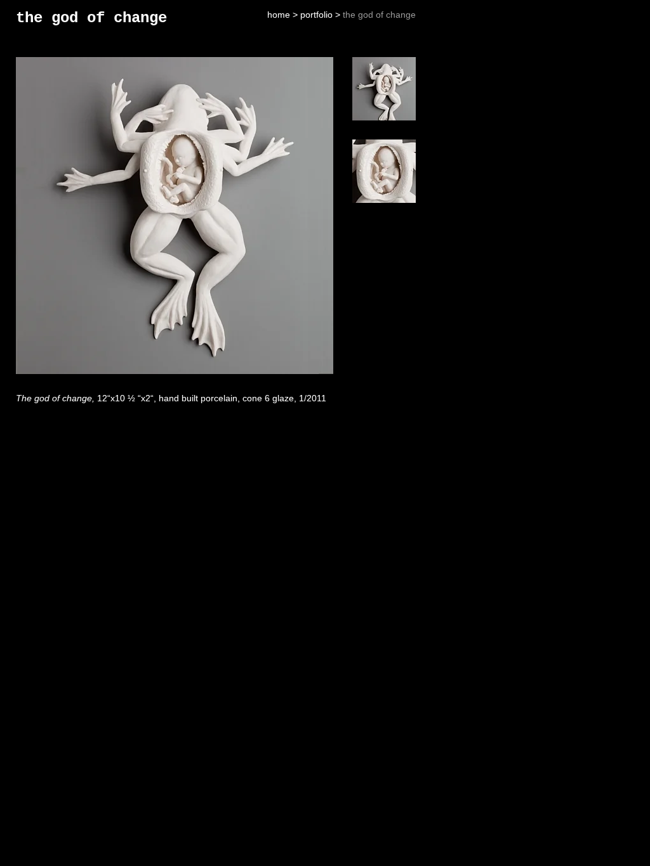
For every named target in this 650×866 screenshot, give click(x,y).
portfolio (316, 15)
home (278, 15)
